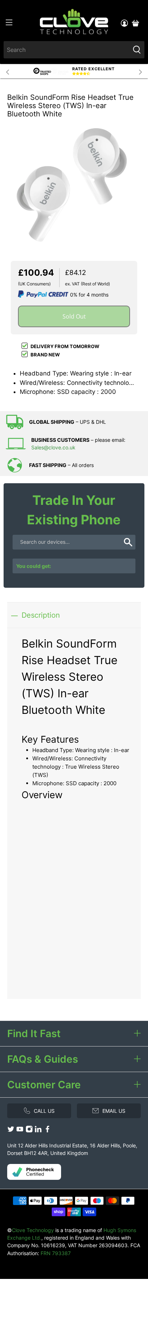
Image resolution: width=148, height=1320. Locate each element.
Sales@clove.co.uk (53, 447)
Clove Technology (33, 1230)
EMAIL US (113, 1111)
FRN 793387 (56, 1253)
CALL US (44, 1111)
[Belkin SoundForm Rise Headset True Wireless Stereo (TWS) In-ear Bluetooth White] (74, 181)
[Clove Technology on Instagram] (29, 1131)
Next (140, 71)
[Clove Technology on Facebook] (47, 1131)
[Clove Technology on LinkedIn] (38, 1131)
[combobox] (66, 49)
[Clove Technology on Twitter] (10, 1131)
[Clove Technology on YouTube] (19, 1131)
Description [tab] (41, 614)
